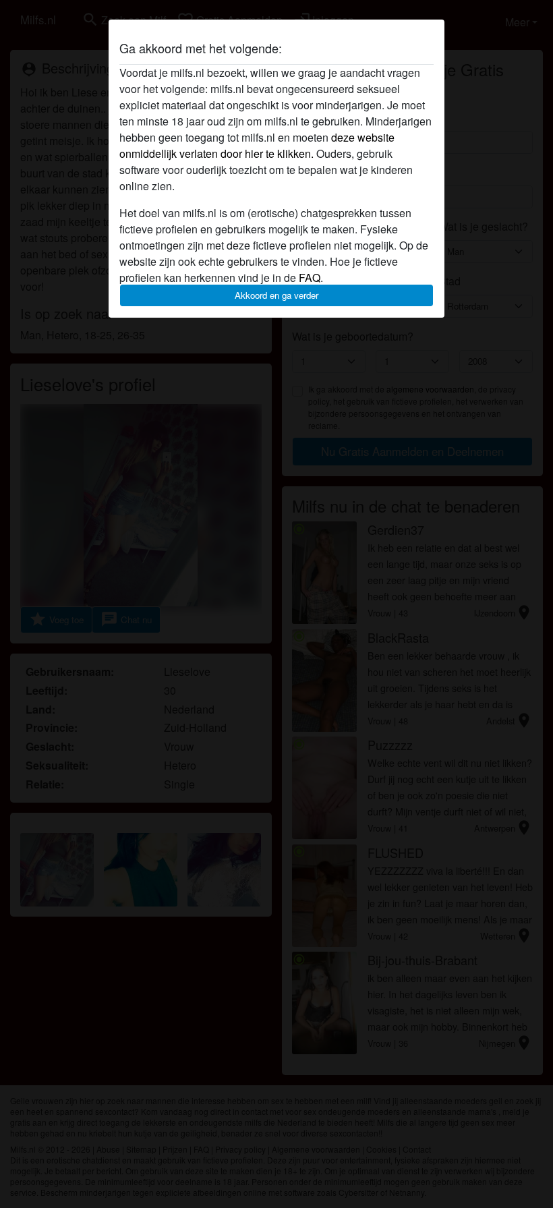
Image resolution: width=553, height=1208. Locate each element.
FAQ (309, 277)
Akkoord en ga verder (276, 295)
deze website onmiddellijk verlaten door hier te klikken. (257, 145)
